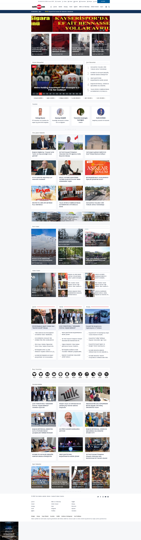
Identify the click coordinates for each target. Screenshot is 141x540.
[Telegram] (108, 496)
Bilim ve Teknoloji (84, 7)
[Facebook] (100, 496)
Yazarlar (34, 104)
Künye (38, 516)
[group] (40, 116)
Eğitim (75, 7)
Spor (101, 7)
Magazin (53, 508)
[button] (65, 129)
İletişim (33, 516)
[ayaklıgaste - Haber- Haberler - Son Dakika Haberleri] (38, 6)
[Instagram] (103, 496)
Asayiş (66, 7)
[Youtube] (105, 496)
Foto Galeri (35, 226)
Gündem (74, 511)
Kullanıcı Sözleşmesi (66, 516)
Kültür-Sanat (95, 7)
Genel (60, 7)
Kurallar (52, 516)
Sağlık (73, 501)
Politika (53, 511)
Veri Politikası (77, 516)
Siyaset (73, 508)
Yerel (70, 7)
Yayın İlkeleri (45, 516)
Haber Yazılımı (60, 496)
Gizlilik (58, 516)
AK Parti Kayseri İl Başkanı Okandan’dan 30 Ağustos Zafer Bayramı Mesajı (69, 11)
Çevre (55, 7)
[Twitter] (98, 496)
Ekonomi (74, 506)
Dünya (73, 504)
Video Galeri (36, 271)
